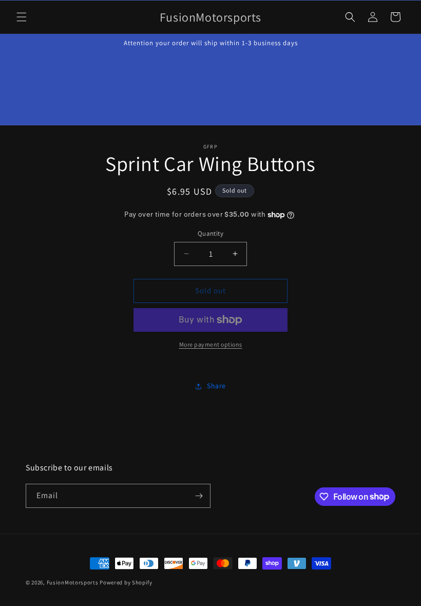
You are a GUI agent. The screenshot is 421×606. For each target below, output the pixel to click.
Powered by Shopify (126, 582)
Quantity (210, 233)
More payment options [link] (210, 344)
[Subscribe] (198, 496)
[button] (21, 17)
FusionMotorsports (73, 582)
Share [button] (216, 385)
